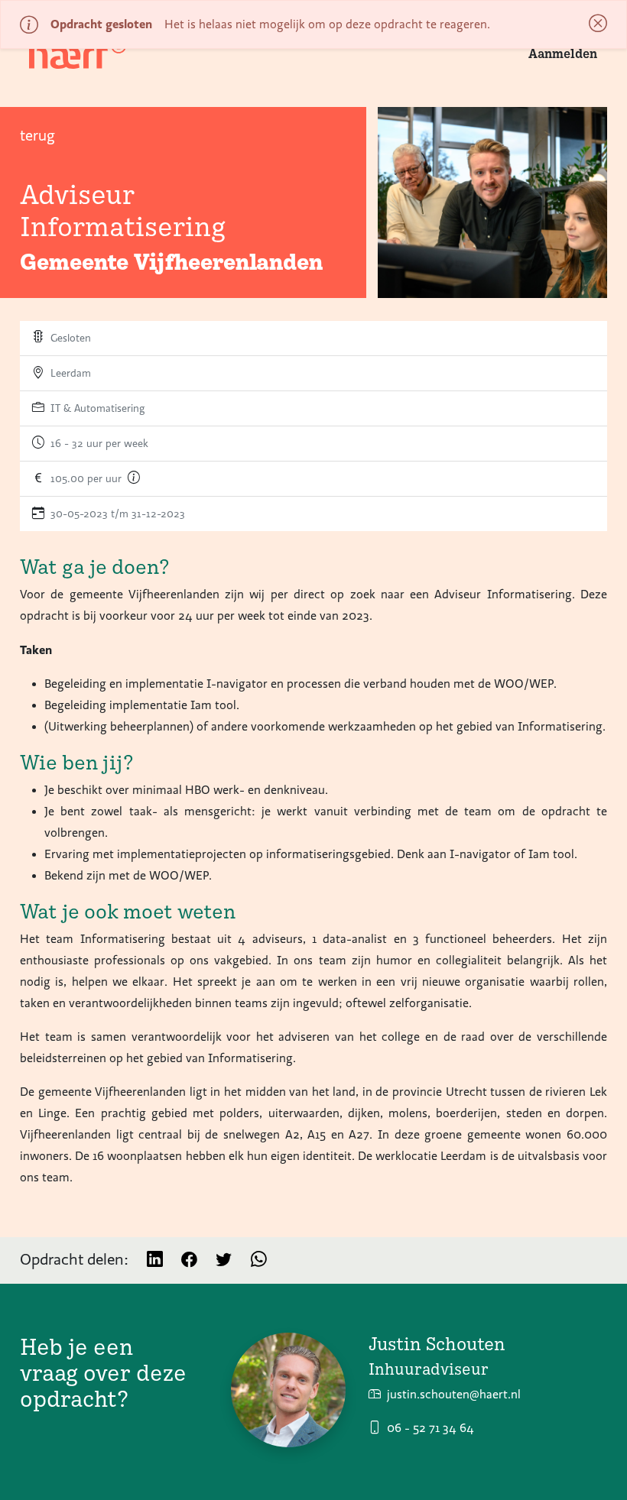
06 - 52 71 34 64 (430, 1428)
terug (37, 135)
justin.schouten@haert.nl (454, 1394)
